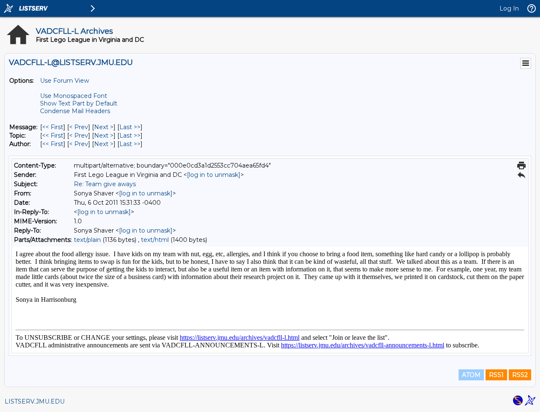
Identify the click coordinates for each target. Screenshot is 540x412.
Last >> (129, 127)
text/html (155, 240)
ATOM (471, 375)
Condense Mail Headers (75, 111)
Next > (103, 127)
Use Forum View (64, 80)
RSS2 (520, 375)
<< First (52, 127)
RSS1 (496, 375)
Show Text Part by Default (78, 103)
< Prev (78, 127)
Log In (509, 8)
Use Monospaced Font (73, 96)
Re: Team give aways (105, 184)
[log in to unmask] (213, 175)
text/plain (87, 240)
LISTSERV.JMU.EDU (35, 401)
